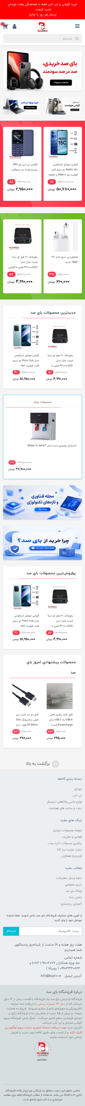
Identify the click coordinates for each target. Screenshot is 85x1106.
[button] (8, 26)
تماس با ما (75, 897)
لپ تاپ (77, 795)
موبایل (78, 789)
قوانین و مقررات (72, 837)
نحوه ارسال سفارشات (69, 878)
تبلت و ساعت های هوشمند (65, 808)
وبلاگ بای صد (73, 891)
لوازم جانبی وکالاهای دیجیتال (64, 802)
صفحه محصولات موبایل (67, 830)
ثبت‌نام (11, 931)
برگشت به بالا (38, 764)
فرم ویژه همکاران (71, 856)
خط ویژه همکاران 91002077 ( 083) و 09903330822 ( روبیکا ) (55, 966)
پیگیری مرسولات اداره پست (65, 843)
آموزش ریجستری (71, 904)
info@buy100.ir (51, 976)
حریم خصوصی (73, 885)
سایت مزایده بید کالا (69, 850)
